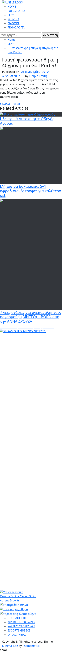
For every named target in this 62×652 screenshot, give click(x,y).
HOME (12, 7)
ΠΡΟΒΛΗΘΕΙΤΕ (17, 618)
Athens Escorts (9, 600)
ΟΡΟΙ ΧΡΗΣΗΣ (17, 635)
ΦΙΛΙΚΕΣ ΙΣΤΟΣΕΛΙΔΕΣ (21, 622)
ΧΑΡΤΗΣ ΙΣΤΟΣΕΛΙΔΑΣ (21, 626)
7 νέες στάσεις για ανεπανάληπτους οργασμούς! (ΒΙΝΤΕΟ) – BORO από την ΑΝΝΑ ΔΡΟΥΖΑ (30, 317)
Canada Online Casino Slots (18, 596)
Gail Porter (13, 104)
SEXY (11, 15)
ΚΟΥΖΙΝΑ (13, 19)
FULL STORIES (16, 11)
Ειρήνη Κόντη (38, 76)
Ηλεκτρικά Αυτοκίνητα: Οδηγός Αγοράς (27, 121)
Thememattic (31, 646)
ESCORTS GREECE (19, 630)
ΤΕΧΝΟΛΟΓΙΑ (16, 27)
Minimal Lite (10, 646)
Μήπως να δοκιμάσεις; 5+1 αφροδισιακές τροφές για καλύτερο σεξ (30, 191)
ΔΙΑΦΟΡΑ (13, 23)
